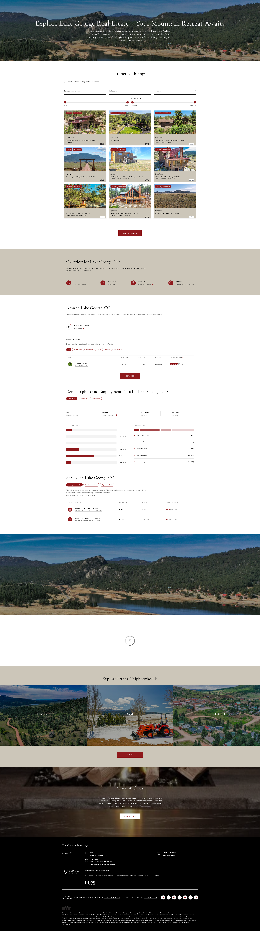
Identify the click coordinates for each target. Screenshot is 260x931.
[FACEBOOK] (163, 897)
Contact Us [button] (130, 816)
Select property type (72, 91)
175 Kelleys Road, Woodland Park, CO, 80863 (88, 511)
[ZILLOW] (196, 897)
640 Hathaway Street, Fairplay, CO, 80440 (87, 520)
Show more (130, 376)
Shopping (90, 349)
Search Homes (130, 233)
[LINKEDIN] (174, 897)
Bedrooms (157, 91)
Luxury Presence (112, 897)
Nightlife (117, 349)
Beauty (108, 349)
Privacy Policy (150, 897)
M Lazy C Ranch (80, 363)
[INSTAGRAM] (169, 897)
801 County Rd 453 (81, 366)
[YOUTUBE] (180, 897)
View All (130, 755)
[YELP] (185, 897)
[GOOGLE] (190, 897)
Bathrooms (113, 91)
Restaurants (79, 349)
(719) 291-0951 (168, 855)
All (69, 349)
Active (100, 349)
